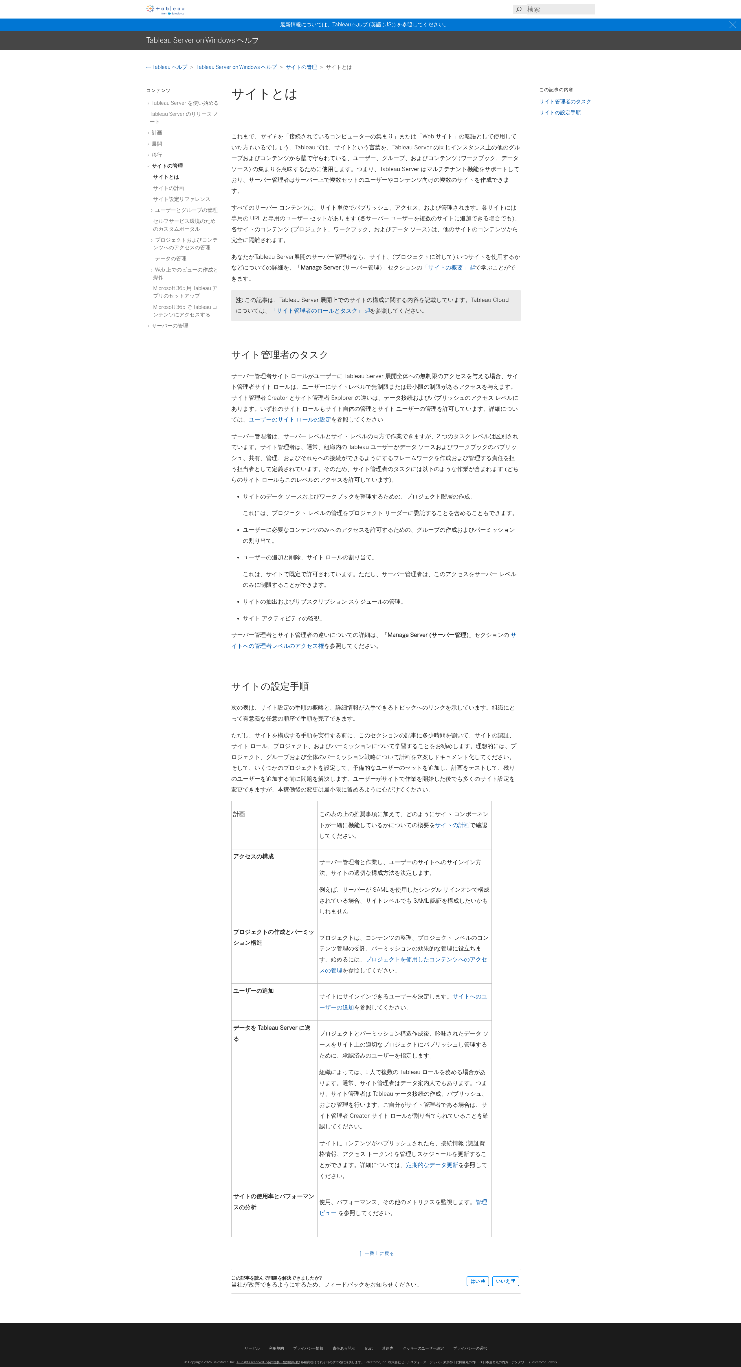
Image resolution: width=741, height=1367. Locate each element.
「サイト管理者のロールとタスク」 (320, 310)
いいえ (503, 1281)
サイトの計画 (452, 825)
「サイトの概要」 (448, 267)
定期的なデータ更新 (432, 1164)
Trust (368, 1348)
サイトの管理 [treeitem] (167, 166)
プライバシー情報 (308, 1348)
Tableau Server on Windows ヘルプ (237, 67)
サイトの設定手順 (560, 112)
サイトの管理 (302, 67)
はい (476, 1281)
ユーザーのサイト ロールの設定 (290, 419)
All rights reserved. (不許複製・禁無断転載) (268, 1362)
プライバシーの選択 (470, 1348)
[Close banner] (734, 24)
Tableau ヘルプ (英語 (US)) (364, 24)
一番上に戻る (378, 1253)
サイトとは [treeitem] (166, 177)
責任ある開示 (344, 1348)
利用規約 (276, 1348)
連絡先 (387, 1348)
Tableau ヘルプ (169, 67)
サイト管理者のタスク (565, 101)
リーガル (252, 1348)
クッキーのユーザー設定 (423, 1348)
